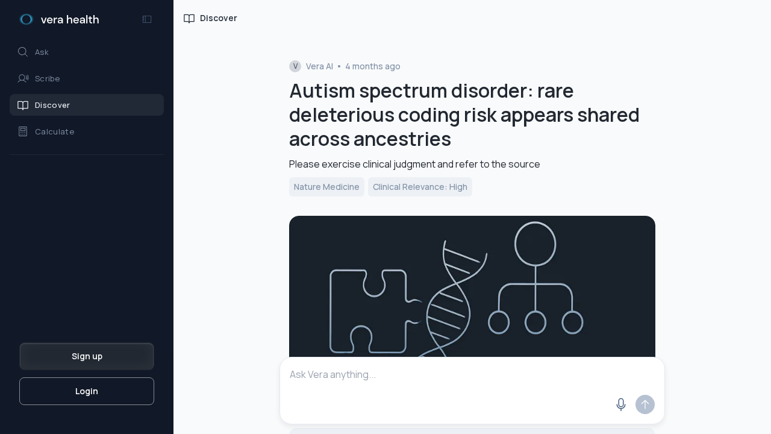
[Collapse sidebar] (147, 19)
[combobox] (472, 374)
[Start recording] (621, 404)
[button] (87, 52)
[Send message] (645, 404)
